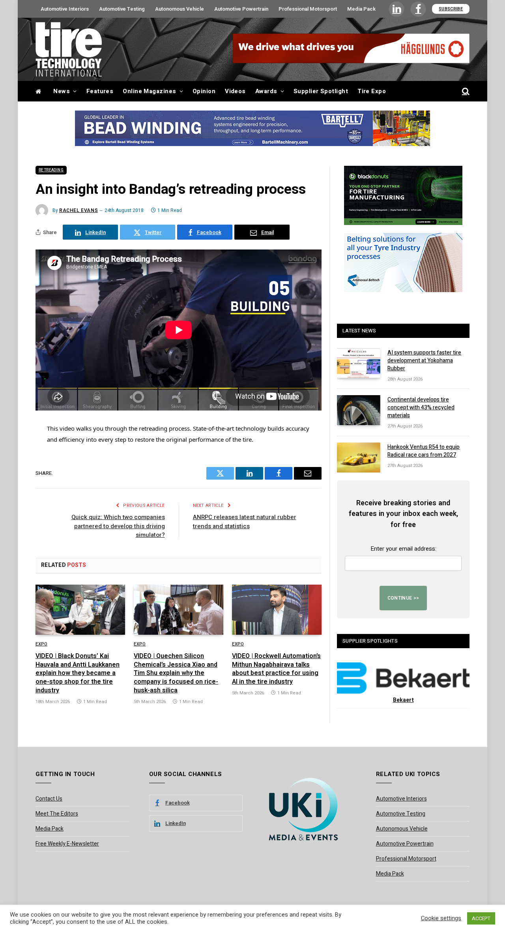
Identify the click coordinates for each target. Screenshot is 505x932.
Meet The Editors (57, 814)
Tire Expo (371, 91)
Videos (235, 91)
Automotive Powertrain (241, 9)
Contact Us (49, 799)
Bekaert (403, 700)
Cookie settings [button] (441, 918)
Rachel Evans (78, 210)
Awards (266, 91)
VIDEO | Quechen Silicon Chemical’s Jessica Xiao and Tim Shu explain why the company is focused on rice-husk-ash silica (176, 673)
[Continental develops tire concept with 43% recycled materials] (358, 410)
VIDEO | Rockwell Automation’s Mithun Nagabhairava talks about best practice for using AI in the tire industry (276, 669)
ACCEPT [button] (481, 918)
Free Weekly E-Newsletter (67, 844)
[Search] (464, 91)
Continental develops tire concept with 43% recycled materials (420, 408)
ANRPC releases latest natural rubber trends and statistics (244, 522)
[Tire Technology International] (69, 49)
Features (100, 91)
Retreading (51, 170)
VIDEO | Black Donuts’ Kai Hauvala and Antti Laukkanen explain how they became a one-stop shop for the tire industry (78, 673)
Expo (41, 644)
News (61, 91)
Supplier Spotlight (321, 91)
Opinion (204, 91)
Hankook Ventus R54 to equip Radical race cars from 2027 (423, 451)
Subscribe (451, 9)
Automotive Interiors (65, 9)
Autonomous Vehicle (179, 9)
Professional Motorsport (308, 9)
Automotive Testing (122, 9)
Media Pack (361, 9)
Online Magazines (149, 91)
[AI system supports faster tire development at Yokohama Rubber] (358, 363)
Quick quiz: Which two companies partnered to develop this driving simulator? (118, 526)
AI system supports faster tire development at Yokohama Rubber (424, 361)
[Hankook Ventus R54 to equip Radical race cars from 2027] (358, 458)
